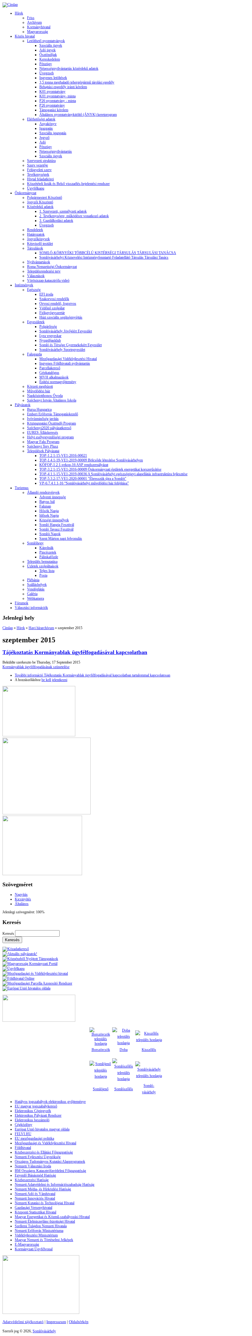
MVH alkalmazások (54, 377)
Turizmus (22, 488)
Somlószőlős (123, 1089)
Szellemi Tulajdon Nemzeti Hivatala (41, 1226)
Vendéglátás (36, 589)
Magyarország (37, 31)
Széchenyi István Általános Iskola (51, 400)
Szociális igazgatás (52, 133)
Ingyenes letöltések (53, 78)
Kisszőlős (149, 1050)
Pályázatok (22, 405)
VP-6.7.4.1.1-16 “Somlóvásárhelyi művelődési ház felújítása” (84, 483)
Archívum (34, 22)
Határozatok (36, 234)
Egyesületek (36, 322)
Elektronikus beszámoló (32, 1120)
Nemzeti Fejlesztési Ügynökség (38, 1157)
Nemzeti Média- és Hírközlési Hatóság (43, 1189)
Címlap (7, 628)
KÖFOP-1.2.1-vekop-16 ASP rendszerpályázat (73, 465)
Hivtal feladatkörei (40, 179)
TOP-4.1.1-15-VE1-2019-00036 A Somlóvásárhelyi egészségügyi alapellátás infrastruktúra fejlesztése (113, 474)
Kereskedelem (49, 59)
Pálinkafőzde (48, 557)
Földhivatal (23, 1148)
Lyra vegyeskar (50, 336)
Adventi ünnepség (52, 497)
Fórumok (21, 603)
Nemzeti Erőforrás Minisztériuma (39, 1230)
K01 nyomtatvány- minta (57, 96)
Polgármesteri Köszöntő (44, 197)
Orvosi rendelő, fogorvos (57, 303)
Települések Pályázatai (43, 451)
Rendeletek (35, 230)
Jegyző (44, 137)
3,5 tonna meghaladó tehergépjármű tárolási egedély (76, 82)
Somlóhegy (35, 543)
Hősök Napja (49, 511)
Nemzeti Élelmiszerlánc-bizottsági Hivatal (45, 1221)
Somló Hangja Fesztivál (56, 525)
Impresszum (56, 1321)
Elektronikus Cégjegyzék (33, 1111)
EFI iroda (46, 294)
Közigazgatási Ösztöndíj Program (51, 423)
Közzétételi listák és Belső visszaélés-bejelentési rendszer (68, 184)
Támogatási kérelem (53, 110)
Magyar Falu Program (43, 442)
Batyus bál (47, 502)
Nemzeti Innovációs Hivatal (35, 1198)
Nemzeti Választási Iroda (33, 1166)
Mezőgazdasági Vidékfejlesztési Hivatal (68, 359)
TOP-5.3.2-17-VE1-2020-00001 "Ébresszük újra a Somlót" (82, 478)
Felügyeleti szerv (39, 170)
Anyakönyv (48, 124)
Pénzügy (45, 64)
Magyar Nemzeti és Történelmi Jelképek (44, 1240)
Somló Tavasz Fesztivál (56, 529)
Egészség (34, 290)
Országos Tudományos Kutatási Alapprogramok (50, 1161)
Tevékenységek (38, 174)
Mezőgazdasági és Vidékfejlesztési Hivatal (45, 1143)
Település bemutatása (42, 561)
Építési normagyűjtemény (57, 382)
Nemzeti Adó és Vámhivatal (35, 1194)
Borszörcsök (101, 1050)
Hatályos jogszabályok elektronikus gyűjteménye (50, 1101)
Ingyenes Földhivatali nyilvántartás (64, 363)
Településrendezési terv (44, 271)
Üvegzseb (46, 73)
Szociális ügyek (50, 45)
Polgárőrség (48, 326)
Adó (42, 142)
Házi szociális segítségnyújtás (60, 317)
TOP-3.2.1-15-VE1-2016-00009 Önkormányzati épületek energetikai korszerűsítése (100, 469)
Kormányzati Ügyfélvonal (34, 1249)
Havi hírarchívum (41, 628)
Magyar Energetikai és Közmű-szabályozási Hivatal (52, 1217)
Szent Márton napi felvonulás (60, 538)
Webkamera (35, 598)
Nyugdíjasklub (50, 340)
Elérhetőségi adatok (41, 119)
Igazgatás (46, 128)
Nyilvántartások (38, 262)
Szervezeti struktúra (41, 161)
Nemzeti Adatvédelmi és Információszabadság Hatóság (54, 1184)
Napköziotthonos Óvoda (45, 396)
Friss (30, 18)
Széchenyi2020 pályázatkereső (49, 428)
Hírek (19, 13)
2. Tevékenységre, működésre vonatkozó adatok (74, 216)
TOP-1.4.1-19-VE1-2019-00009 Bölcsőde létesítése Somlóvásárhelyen (91, 460)
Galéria (32, 594)
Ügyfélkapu (35, 188)
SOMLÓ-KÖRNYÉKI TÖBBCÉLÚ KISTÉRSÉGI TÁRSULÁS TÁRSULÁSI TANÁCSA (107, 253)
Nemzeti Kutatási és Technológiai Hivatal (44, 1203)
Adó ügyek (47, 50)
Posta (43, 575)
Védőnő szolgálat (52, 308)
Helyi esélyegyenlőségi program (50, 437)
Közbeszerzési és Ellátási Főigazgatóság (44, 1152)
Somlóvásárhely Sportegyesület (62, 349)
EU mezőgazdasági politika (34, 1138)
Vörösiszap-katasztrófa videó (48, 280)
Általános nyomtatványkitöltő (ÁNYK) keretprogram (78, 114)
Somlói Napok (50, 534)
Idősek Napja (49, 515)
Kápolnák (46, 548)
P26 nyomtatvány (52, 105)
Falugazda (34, 354)
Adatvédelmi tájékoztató (23, 1321)
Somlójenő (100, 1089)
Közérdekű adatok (40, 207)
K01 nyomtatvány (52, 91)
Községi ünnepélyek (54, 520)
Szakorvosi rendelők (54, 299)
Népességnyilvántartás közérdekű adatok (68, 68)
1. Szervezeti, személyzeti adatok (63, 211)
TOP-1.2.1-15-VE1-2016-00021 (63, 455)
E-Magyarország (27, 1244)
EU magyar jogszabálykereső (36, 1106)
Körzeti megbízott (40, 386)
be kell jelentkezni (54, 680)
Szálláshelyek (37, 584)
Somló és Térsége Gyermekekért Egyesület (70, 345)
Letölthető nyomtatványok (46, 41)
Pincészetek (47, 552)
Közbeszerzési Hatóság (32, 1180)
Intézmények (24, 285)
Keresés (8, 933)
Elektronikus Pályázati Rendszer (38, 1115)
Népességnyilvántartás (55, 151)
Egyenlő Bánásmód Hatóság (35, 1175)
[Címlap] (10, 4)
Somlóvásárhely (44, 1331)
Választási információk (31, 607)
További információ (92, 675)
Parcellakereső (49, 368)
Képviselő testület (40, 243)
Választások (36, 276)
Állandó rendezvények (43, 492)
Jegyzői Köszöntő (40, 202)
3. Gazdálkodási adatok (56, 220)
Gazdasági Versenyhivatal (33, 1207)
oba (125, 1050)
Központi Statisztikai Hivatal (35, 1212)
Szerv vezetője (37, 165)
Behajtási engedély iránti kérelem (63, 87)
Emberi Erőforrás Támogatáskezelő (52, 414)
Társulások (35, 248)
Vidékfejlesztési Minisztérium (36, 1235)
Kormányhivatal (38, 27)
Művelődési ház (38, 391)
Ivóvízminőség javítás (43, 419)
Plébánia (33, 580)
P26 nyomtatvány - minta (57, 101)
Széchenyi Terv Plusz (42, 446)
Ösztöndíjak (48, 55)
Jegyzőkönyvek (38, 239)
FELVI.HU (23, 1134)
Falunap (45, 506)
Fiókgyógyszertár (52, 313)
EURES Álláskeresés (42, 432)
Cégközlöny (23, 1124)
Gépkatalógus (49, 372)
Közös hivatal (25, 36)
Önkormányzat (25, 193)
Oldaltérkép (79, 1321)
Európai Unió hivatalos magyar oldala (42, 1129)
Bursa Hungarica (39, 409)
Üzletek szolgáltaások (42, 566)
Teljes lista (46, 571)
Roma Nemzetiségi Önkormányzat (52, 266)
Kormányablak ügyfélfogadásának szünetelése (35, 667)
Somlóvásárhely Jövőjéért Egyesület (65, 331)
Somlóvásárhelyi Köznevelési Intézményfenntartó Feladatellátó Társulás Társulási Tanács (103, 257)
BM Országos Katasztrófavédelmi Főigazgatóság (50, 1171)
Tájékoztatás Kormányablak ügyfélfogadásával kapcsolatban (74, 652)
